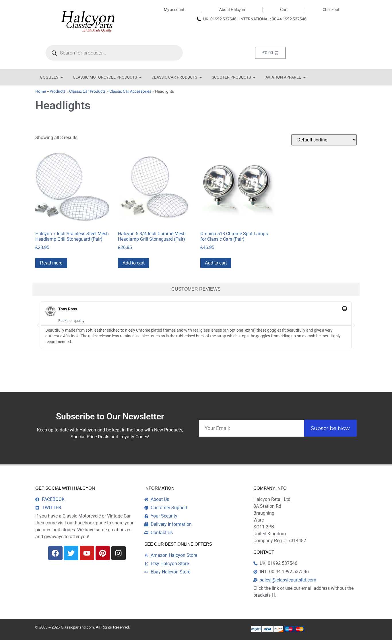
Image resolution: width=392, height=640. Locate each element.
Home (40, 91)
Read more (51, 262)
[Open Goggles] (62, 77)
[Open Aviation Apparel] (304, 77)
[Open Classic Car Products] (201, 77)
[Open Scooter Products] (254, 77)
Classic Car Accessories (130, 91)
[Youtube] (87, 553)
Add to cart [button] (133, 262)
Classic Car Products (87, 91)
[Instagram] (118, 553)
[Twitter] (71, 553)
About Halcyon (232, 9)
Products (57, 91)
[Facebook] (55, 553)
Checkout (331, 9)
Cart (284, 9)
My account (174, 9)
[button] (38, 325)
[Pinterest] (103, 553)
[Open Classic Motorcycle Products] (140, 77)
